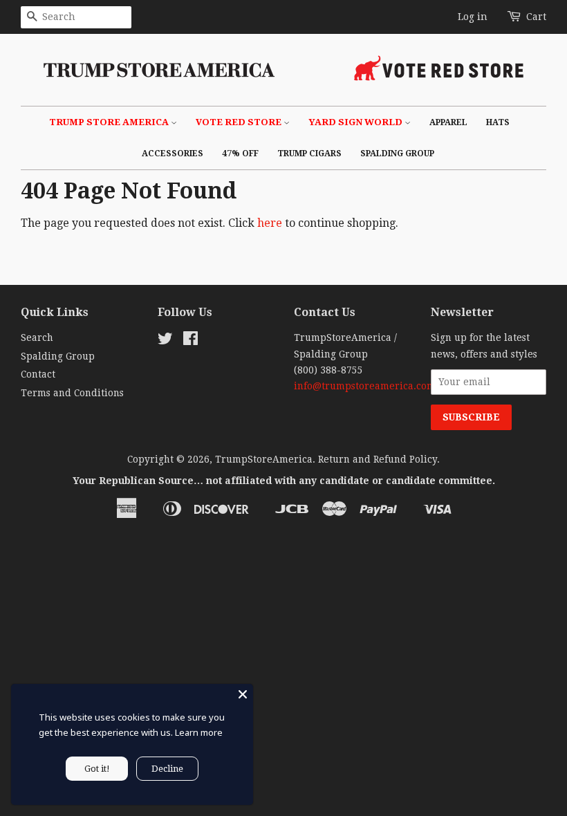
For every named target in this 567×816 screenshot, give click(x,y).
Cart (536, 16)
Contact (38, 374)
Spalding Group (397, 153)
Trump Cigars (309, 153)
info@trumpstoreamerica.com (365, 385)
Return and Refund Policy (377, 459)
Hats (498, 122)
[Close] (243, 694)
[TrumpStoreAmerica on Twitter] (165, 340)
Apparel (448, 122)
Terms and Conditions (72, 392)
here (269, 223)
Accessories (172, 153)
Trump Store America (110, 122)
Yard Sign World (356, 122)
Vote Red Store (240, 122)
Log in (472, 16)
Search (37, 337)
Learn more (199, 732)
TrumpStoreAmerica (264, 459)
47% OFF (240, 153)
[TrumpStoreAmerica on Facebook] (190, 340)
